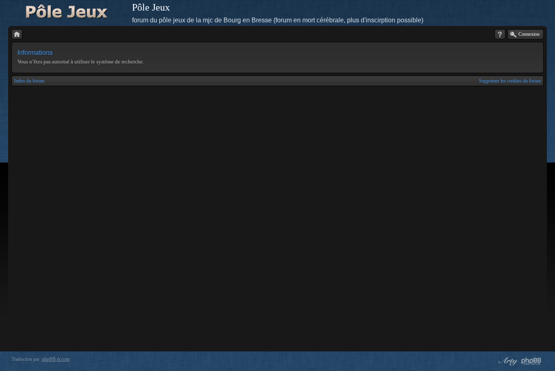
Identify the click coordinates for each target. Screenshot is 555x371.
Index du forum (29, 81)
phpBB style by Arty (507, 361)
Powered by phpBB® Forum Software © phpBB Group (531, 361)
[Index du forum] (16, 34)
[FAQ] (499, 34)
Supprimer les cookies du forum (510, 81)
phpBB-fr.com (55, 359)
